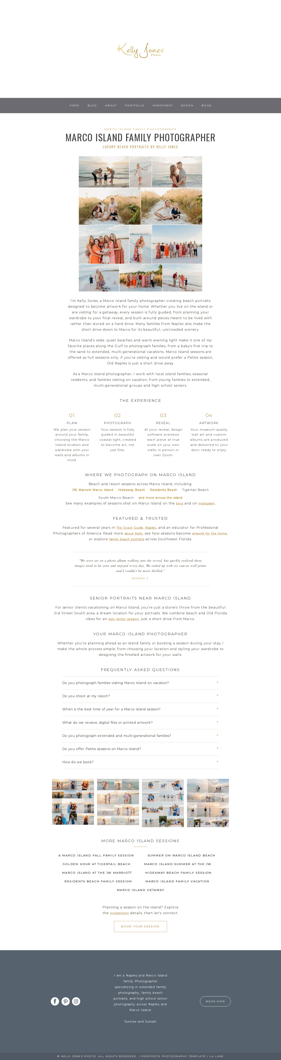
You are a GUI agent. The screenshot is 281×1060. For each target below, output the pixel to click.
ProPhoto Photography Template (173, 1056)
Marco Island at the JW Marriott (97, 872)
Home (74, 105)
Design (187, 105)
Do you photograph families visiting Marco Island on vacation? (115, 683)
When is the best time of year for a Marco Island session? (111, 709)
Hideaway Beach (131, 490)
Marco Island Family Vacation (177, 881)
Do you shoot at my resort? (86, 696)
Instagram (207, 503)
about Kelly (133, 533)
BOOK (206, 105)
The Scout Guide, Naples (136, 528)
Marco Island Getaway (140, 890)
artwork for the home (209, 533)
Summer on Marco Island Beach (182, 855)
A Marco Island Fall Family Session (96, 855)
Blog (92, 105)
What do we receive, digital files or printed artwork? (107, 723)
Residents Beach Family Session (98, 881)
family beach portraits (126, 539)
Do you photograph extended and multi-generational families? (116, 736)
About (111, 105)
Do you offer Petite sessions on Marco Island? (101, 749)
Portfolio (134, 105)
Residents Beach (163, 490)
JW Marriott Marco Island (92, 490)
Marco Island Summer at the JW (177, 864)
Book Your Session (140, 926)
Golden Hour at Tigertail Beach (96, 864)
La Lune (217, 1056)
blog (179, 503)
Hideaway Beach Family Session (178, 872)
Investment (163, 105)
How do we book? (78, 762)
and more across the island (160, 498)
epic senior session (123, 619)
